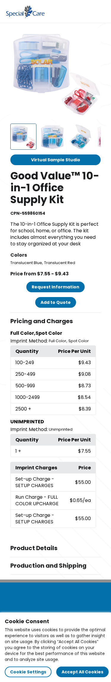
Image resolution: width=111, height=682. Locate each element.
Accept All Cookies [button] (82, 672)
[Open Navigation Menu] (100, 11)
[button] (55, 321)
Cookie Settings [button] (28, 672)
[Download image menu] (93, 35)
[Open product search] (88, 11)
